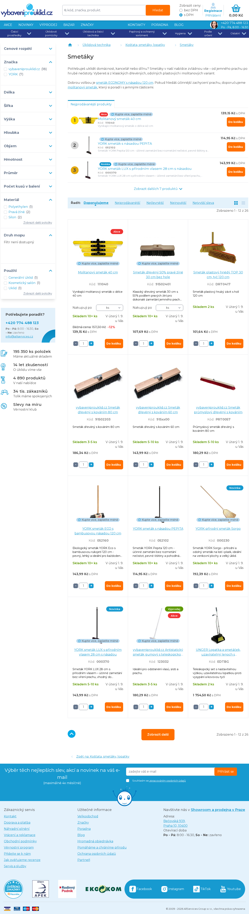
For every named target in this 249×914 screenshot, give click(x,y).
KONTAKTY (136, 25)
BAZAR (69, 25)
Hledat (158, 10)
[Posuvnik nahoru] (71, 734)
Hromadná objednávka (95, 841)
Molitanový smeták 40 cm (119, 119)
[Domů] (70, 45)
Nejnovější (178, 203)
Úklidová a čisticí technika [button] (93, 33)
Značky (87, 25)
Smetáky (187, 45)
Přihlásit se (225, 771)
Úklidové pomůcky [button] (51, 33)
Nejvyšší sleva (203, 203)
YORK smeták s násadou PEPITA (125, 143)
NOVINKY (25, 25)
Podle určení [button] (208, 33)
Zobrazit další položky (37, 222)
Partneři (83, 860)
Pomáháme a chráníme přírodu (102, 847)
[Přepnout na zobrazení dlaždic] (236, 203)
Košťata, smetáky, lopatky (145, 45)
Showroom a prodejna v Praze (218, 810)
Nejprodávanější (127, 203)
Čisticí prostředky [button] (14, 33)
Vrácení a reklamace (19, 835)
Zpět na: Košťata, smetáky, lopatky (102, 756)
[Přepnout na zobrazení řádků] (243, 203)
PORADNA (159, 25)
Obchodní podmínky (20, 841)
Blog (81, 835)
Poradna (84, 829)
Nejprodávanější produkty (91, 104)
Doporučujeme (96, 203)
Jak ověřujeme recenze (22, 860)
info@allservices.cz (19, 336)
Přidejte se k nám (17, 854)
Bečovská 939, (175, 823)
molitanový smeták (82, 87)
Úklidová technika (96, 45)
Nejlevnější (155, 203)
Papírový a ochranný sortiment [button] (142, 33)
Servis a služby (15, 866)
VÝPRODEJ (48, 25)
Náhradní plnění (17, 829)
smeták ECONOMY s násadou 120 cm (124, 83)
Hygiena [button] (180, 33)
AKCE (8, 25)
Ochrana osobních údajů (96, 854)
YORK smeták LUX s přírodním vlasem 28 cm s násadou (145, 169)
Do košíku (235, 122)
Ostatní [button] (235, 33)
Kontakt (10, 816)
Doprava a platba (17, 822)
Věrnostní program (19, 847)
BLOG (179, 25)
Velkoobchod (87, 816)
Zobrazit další (158, 734)
